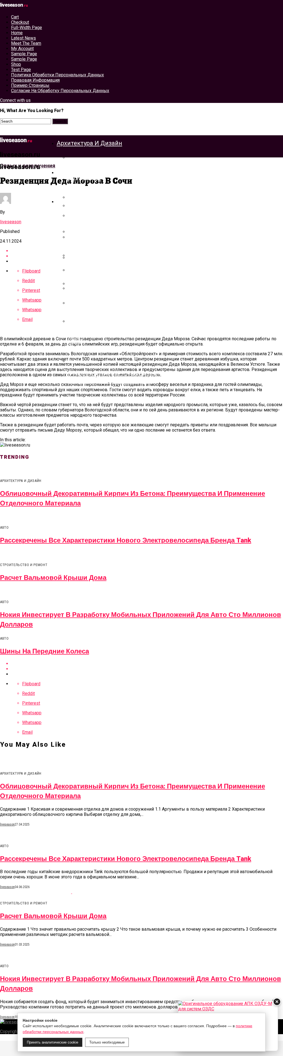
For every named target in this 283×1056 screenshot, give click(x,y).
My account (22, 48)
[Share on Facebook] (147, 663)
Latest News (23, 38)
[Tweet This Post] (147, 668)
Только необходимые (107, 1042)
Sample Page (24, 53)
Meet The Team (26, 43)
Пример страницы (30, 85)
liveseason (10, 221)
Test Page (21, 69)
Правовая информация (35, 80)
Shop (16, 64)
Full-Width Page (26, 27)
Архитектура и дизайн (89, 143)
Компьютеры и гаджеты (92, 201)
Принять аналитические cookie (52, 1042)
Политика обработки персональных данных (57, 74)
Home (17, 32)
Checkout (20, 22)
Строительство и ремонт (94, 172)
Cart (15, 17)
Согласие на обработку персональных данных (60, 90)
